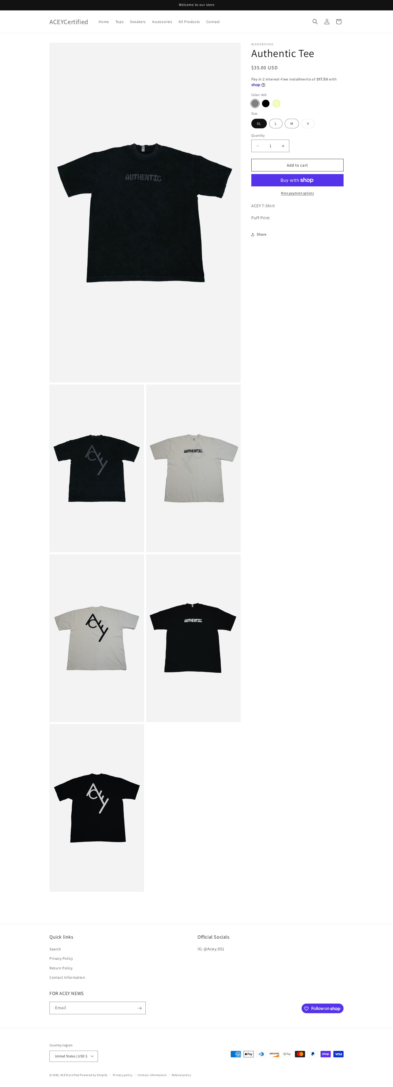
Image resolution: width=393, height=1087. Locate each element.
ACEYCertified (69, 1075)
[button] (315, 22)
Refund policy (181, 1075)
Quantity (258, 135)
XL (259, 123)
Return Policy (61, 968)
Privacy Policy (61, 958)
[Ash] (255, 103)
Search (55, 949)
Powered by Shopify (93, 1075)
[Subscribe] (139, 1008)
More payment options (297, 193)
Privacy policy (123, 1075)
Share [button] (262, 234)
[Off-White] (276, 103)
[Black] (265, 103)
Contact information (152, 1075)
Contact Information (67, 977)
